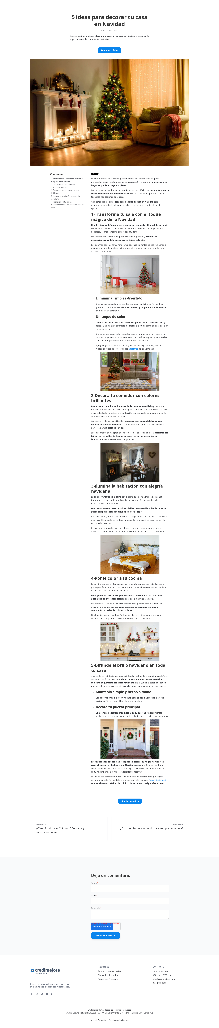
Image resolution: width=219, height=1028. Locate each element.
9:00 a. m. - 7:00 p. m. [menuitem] (163, 975)
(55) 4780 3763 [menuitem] (159, 983)
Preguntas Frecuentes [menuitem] (109, 979)
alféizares (133, 348)
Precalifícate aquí (157, 780)
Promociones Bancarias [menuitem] (109, 971)
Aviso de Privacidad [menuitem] (98, 1020)
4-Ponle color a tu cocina (61, 202)
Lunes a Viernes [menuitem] (160, 971)
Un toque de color (59, 187)
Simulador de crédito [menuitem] (108, 975)
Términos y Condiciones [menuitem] (118, 1020)
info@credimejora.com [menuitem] (164, 979)
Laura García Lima (108, 30)
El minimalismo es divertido (63, 184)
